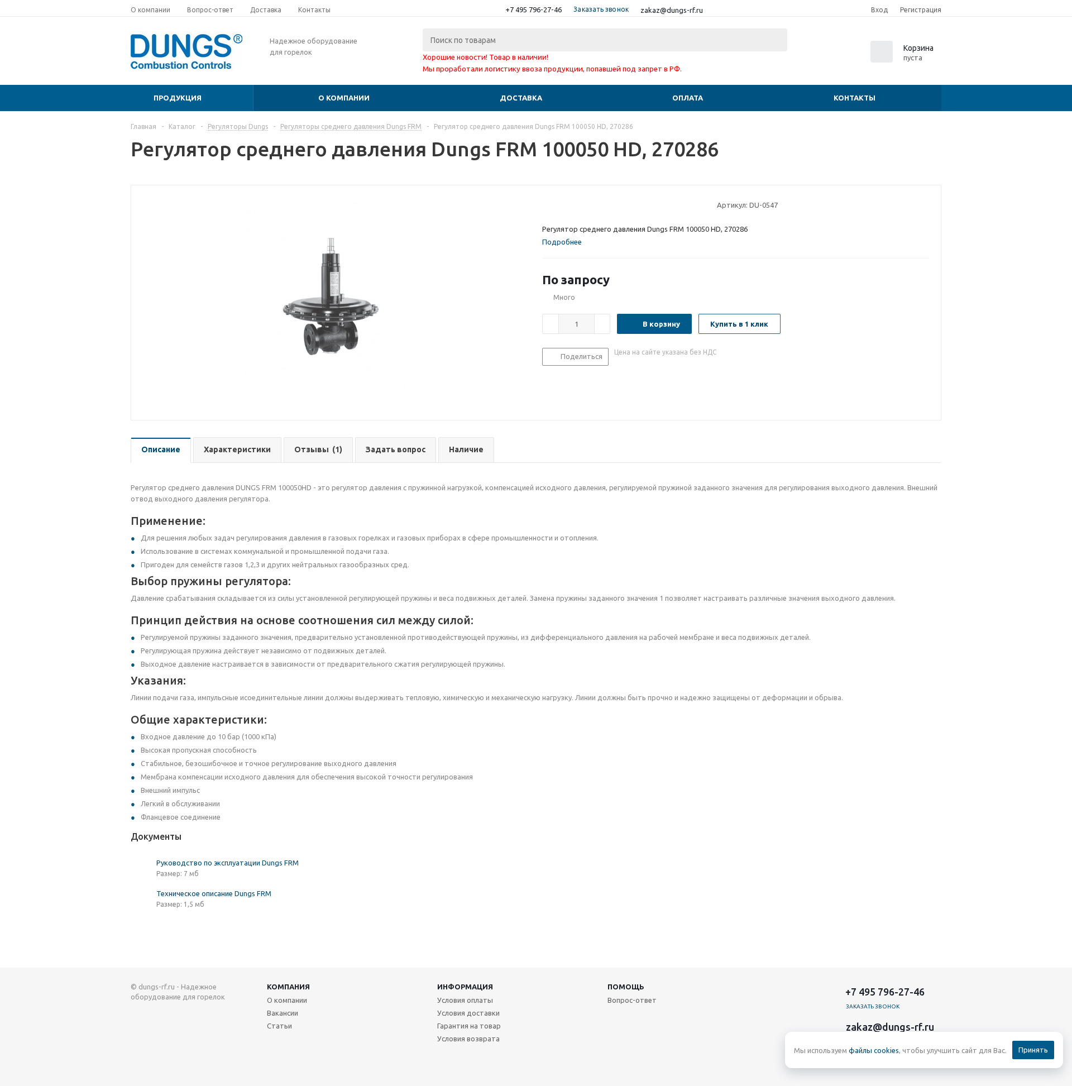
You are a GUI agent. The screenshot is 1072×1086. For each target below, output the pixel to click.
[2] (558, 204)
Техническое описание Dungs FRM (213, 893)
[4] (579, 204)
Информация (465, 987)
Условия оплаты (465, 1000)
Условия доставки (468, 1013)
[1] (547, 204)
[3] (568, 204)
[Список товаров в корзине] (903, 59)
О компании (344, 98)
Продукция (178, 98)
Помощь (625, 987)
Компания (288, 987)
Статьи (279, 1026)
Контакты (854, 98)
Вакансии (282, 1013)
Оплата (687, 98)
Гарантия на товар (469, 1026)
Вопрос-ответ (632, 1000)
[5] (590, 204)
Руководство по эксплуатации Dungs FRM (227, 863)
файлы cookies (874, 1050)
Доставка (521, 98)
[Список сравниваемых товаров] (818, 55)
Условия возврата (468, 1038)
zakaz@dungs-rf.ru (671, 10)
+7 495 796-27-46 (533, 9)
